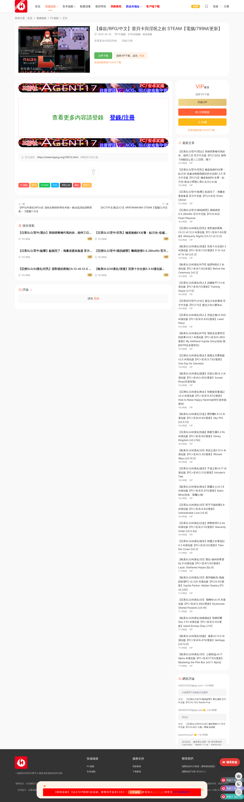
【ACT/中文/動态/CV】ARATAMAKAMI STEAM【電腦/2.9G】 (133, 207)
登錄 (141, 55)
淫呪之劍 (66, 185)
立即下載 (103, 55)
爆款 (77, 185)
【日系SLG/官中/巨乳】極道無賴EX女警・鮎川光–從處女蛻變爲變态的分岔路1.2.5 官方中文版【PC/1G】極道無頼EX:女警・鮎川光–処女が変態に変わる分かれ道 (131, 233)
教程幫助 (100, 6)
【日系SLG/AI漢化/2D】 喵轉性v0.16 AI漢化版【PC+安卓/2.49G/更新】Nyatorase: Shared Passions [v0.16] (202, 603)
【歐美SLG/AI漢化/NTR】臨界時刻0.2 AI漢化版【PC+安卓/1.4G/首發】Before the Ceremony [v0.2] (201, 268)
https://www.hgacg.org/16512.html (57, 157)
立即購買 (204, 112)
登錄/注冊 (122, 117)
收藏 (204, 122)
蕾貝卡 (86, 185)
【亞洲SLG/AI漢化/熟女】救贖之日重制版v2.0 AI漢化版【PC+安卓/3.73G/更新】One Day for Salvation (201, 359)
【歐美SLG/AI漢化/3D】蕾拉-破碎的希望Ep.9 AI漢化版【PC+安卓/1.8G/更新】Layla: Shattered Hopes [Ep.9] (201, 563)
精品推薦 (147, 34)
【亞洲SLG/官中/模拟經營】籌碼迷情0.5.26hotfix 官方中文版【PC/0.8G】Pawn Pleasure (130, 251)
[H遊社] (93, 87)
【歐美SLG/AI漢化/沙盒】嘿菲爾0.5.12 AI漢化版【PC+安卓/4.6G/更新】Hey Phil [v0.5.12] (201, 417)
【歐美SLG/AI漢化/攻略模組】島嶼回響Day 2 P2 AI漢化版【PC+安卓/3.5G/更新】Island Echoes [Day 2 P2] (200, 621)
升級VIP (202, 102)
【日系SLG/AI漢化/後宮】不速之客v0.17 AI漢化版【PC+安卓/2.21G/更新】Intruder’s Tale (202, 472)
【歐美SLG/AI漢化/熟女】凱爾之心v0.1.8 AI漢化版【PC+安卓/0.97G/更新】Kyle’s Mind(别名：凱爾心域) (201, 490)
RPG (34, 185)
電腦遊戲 (50, 6)
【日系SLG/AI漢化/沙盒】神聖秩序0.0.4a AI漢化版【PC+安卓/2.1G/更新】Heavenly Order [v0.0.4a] (202, 527)
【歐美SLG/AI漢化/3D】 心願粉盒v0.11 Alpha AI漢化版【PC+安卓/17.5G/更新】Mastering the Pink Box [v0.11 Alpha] (201, 658)
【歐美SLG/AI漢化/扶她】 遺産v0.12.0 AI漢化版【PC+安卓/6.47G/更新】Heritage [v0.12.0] (201, 640)
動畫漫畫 (85, 6)
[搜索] (206, 6)
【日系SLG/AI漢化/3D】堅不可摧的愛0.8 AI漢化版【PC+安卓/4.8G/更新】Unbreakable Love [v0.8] (201, 508)
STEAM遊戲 (134, 34)
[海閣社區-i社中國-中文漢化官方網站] (21, 6)
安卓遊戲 (68, 6)
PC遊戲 (122, 34)
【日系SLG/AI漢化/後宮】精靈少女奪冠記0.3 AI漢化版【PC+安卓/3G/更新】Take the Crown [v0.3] (201, 545)
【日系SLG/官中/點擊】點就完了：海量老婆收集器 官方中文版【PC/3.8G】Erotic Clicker (54, 251)
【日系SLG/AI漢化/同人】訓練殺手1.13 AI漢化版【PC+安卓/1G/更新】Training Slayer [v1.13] (201, 286)
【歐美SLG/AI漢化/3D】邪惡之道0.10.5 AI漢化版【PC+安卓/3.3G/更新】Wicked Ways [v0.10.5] (202, 454)
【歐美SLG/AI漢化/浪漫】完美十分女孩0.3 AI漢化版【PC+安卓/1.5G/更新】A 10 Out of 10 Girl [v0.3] (128, 269)
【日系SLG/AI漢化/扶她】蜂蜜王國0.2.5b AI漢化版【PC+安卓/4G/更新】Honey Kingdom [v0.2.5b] (201, 436)
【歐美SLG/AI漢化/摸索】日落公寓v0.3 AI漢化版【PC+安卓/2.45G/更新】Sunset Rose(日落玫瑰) (202, 377)
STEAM (44, 185)
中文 (55, 185)
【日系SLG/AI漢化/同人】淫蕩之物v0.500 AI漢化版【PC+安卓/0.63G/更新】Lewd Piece (202, 318)
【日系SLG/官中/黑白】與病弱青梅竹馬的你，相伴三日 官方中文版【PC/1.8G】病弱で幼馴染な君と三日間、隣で (53, 233)
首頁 (37, 6)
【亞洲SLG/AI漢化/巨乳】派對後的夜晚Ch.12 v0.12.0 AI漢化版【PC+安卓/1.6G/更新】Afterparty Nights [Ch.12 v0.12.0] (55, 269)
